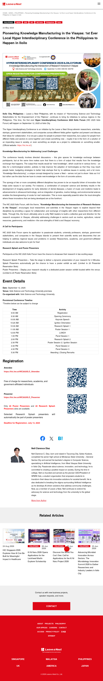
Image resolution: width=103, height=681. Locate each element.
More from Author (38, 500)
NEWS (18, 22)
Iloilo (59, 22)
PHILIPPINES (8, 22)
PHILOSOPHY (60, 623)
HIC (32, 22)
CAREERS (53, 627)
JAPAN (85, 666)
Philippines (50, 22)
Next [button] (83, 549)
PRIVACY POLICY (52, 631)
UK (18, 666)
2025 (25, 22)
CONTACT (51, 606)
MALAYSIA (51, 659)
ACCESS (40, 631)
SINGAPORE (18, 659)
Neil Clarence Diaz (40, 448)
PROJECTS (49, 623)
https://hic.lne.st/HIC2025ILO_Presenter (22, 397)
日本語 (63, 631)
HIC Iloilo (39, 22)
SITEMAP (51, 636)
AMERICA (51, 666)
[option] (13, 544)
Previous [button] (20, 549)
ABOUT (40, 623)
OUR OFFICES (41, 627)
